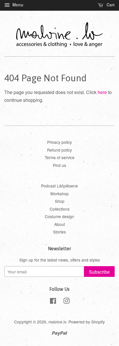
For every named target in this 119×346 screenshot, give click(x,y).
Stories (59, 232)
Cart (110, 5)
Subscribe (99, 271)
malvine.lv (57, 322)
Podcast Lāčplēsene (59, 186)
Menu (17, 5)
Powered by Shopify (86, 322)
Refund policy (59, 150)
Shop (59, 201)
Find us (59, 165)
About (59, 224)
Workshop (59, 193)
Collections (60, 209)
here (102, 92)
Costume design (59, 216)
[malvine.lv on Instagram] (66, 302)
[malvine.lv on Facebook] (53, 302)
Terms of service (60, 157)
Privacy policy (59, 142)
